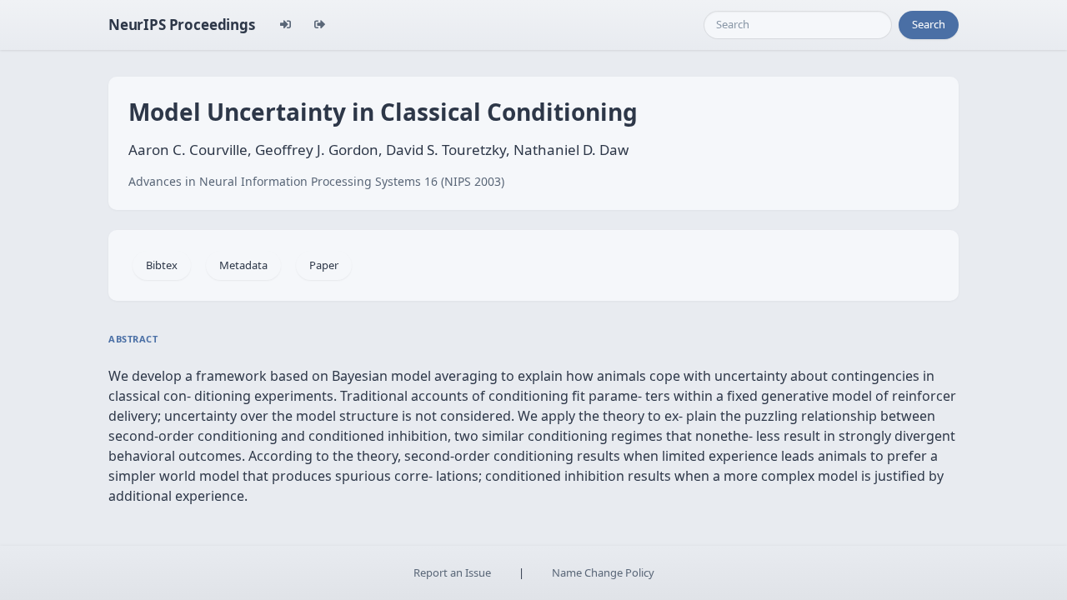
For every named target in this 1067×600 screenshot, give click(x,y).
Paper (323, 265)
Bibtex (162, 265)
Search (928, 24)
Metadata (243, 265)
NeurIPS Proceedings (181, 24)
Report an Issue (452, 572)
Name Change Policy (603, 572)
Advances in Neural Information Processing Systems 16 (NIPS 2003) (316, 181)
